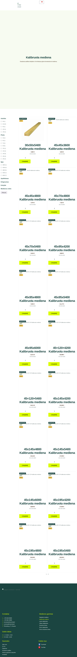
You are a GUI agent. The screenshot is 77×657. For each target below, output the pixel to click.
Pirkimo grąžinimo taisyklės (9, 652)
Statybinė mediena (43, 617)
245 (4, 158)
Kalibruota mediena (44, 619)
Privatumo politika (6, 650)
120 (4, 151)
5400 (5, 172)
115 (4, 129)
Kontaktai (4, 654)
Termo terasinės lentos (44, 629)
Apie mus (4, 644)
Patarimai (4, 648)
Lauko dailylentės (43, 621)
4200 (5, 167)
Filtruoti (4, 192)
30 (4, 121)
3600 (5, 165)
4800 (5, 170)
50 (4, 140)
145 (4, 132)
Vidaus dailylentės (43, 623)
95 (4, 126)
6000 (5, 175)
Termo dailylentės (43, 627)
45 (4, 124)
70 (4, 143)
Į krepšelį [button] (25, 161)
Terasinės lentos (43, 625)
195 (4, 156)
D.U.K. (4, 646)
